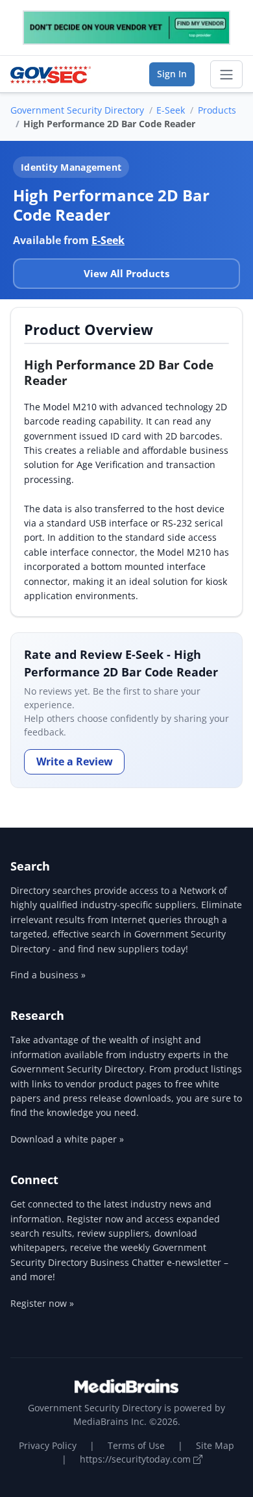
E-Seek (170, 110)
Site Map (215, 1445)
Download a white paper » (67, 1139)
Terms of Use (136, 1445)
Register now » (42, 1303)
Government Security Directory (77, 110)
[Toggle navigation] (226, 74)
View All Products (126, 273)
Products (217, 110)
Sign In (172, 74)
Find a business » (48, 975)
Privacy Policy (48, 1445)
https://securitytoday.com (136, 1459)
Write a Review (74, 761)
